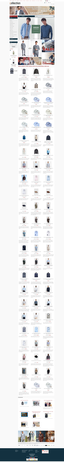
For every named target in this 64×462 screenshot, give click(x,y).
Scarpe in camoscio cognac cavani (48, 195)
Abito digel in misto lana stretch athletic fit (48, 75)
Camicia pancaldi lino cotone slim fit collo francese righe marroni (24, 115)
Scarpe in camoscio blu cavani (24, 209)
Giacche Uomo (11, 27)
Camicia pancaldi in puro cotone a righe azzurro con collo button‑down (48, 102)
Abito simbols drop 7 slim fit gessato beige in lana (36, 90)
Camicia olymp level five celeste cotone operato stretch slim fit (24, 292)
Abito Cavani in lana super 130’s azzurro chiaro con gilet (24, 237)
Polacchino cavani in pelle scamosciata (36, 360)
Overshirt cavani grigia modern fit (24, 389)
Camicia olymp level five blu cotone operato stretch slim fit (48, 292)
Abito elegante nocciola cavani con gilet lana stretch (36, 224)
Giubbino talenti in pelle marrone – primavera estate (24, 182)
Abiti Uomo (11, 20)
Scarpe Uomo (11, 37)
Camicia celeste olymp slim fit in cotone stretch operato (36, 168)
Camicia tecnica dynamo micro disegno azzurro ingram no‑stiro (36, 127)
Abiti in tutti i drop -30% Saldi (36, 400)
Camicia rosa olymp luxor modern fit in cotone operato (36, 182)
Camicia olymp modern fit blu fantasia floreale (24, 75)
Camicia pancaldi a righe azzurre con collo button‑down (36, 102)
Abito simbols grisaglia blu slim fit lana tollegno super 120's (36, 279)
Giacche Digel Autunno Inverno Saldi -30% (48, 412)
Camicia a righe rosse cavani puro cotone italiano (24, 361)
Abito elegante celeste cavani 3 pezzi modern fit (36, 251)
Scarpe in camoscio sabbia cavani (36, 195)
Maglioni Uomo (11, 30)
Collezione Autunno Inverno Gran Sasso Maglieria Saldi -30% (36, 412)
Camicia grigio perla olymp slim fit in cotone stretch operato (48, 168)
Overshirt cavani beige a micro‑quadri (36, 141)
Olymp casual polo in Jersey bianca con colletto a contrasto (24, 89)
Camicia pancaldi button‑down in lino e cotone (24, 127)
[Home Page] (15, 4)
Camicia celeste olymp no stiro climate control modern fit (48, 333)
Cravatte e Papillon (12, 26)
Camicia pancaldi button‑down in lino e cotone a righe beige (48, 115)
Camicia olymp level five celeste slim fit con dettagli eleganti (24, 320)
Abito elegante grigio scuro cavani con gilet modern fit (36, 265)
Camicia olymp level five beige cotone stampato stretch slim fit (24, 306)
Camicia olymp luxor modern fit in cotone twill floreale (24, 279)
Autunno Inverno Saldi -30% (24, 400)
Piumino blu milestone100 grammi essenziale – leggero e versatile (48, 142)
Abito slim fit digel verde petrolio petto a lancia (24, 375)
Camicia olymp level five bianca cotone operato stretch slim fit (36, 292)
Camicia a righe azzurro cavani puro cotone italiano (48, 347)
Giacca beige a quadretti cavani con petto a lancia (48, 209)
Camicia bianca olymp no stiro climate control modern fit (24, 347)
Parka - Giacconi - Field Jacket (13, 34)
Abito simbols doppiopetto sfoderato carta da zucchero (24, 141)
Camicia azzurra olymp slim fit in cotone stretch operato (24, 168)
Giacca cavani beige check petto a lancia (24, 224)
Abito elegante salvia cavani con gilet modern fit (36, 209)
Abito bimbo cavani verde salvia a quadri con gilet (13, 55)
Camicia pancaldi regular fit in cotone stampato (36, 388)
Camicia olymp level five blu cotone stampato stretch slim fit (36, 306)
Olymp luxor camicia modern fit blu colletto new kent (24, 251)
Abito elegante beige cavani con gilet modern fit (48, 251)
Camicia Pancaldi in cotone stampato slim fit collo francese (24, 102)
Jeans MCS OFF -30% (24, 421)
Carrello (50, 2)
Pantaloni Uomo (11, 33)
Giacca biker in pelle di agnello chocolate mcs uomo (36, 75)
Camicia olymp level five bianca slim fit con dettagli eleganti (36, 320)
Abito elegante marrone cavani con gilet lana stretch (48, 224)
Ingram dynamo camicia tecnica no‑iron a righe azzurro (48, 127)
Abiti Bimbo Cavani (12, 19)
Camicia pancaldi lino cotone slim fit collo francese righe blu (36, 114)
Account (46, 2)
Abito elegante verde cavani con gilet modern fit (24, 265)
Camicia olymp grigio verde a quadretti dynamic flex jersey (48, 320)
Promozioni (22, 16)
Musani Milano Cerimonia (12, 40)
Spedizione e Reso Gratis (36, 421)
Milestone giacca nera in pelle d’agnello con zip (36, 155)
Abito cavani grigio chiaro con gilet (24, 155)
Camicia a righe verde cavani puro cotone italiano (36, 347)
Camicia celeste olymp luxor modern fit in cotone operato (48, 182)
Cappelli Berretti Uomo (12, 23)
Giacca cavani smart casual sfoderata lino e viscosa (48, 155)
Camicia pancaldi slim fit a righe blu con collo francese (48, 88)
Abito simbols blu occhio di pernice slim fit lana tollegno (48, 279)
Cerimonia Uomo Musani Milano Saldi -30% (48, 401)
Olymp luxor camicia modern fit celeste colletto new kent (36, 237)
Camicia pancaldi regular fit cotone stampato (48, 388)
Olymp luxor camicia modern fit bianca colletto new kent (48, 237)
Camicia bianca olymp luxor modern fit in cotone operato (24, 195)
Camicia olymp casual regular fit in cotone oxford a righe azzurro (48, 265)
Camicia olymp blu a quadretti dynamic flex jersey (24, 333)
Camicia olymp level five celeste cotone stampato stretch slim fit (48, 306)
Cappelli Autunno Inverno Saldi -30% (24, 411)
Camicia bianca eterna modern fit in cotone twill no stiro (13, 64)
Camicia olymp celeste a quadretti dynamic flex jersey (36, 333)
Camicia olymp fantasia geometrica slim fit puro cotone (48, 360)
